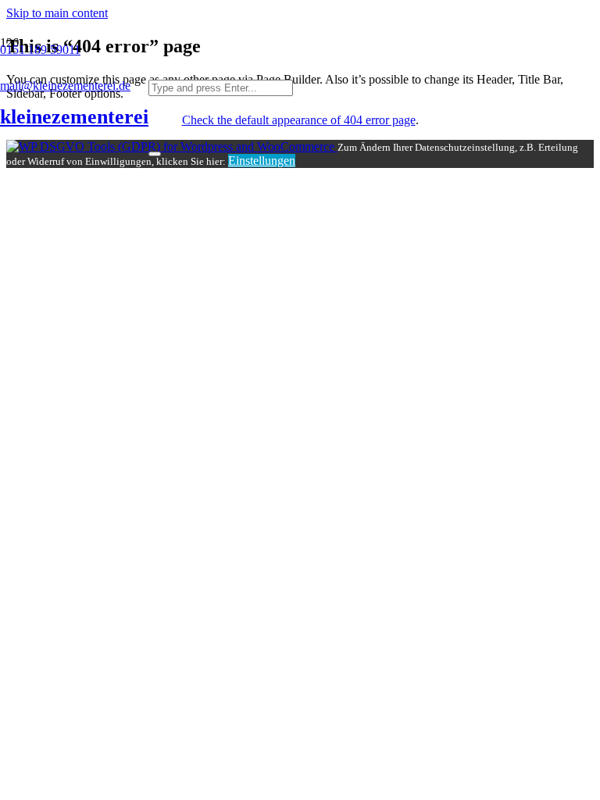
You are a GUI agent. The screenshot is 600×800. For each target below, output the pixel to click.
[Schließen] (154, 154)
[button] (57, 13)
